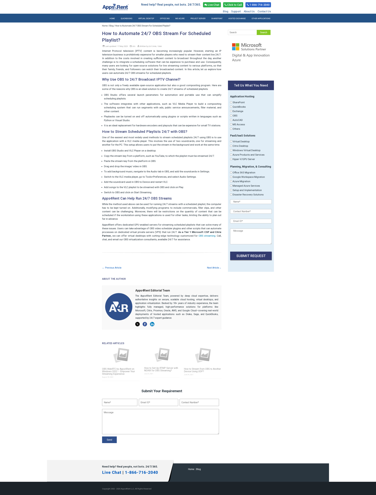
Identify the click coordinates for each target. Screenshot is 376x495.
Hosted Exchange (237, 18)
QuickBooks (126, 18)
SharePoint (217, 18)
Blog (225, 11)
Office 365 (164, 18)
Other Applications (261, 18)
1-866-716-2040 (259, 4)
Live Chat (213, 4)
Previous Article (111, 267)
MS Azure (180, 18)
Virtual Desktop (146, 18)
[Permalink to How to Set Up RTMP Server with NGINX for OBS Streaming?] (161, 354)
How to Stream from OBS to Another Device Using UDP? (202, 370)
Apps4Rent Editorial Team (152, 290)
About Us (249, 11)
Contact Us (264, 11)
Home (112, 18)
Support (236, 11)
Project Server (197, 18)
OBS (133, 46)
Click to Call (234, 4)
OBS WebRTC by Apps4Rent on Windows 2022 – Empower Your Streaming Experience (118, 371)
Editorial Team (155, 46)
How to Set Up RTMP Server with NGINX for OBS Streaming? (161, 369)
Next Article (214, 267)
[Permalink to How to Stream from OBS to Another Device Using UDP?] (202, 355)
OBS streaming (207, 235)
